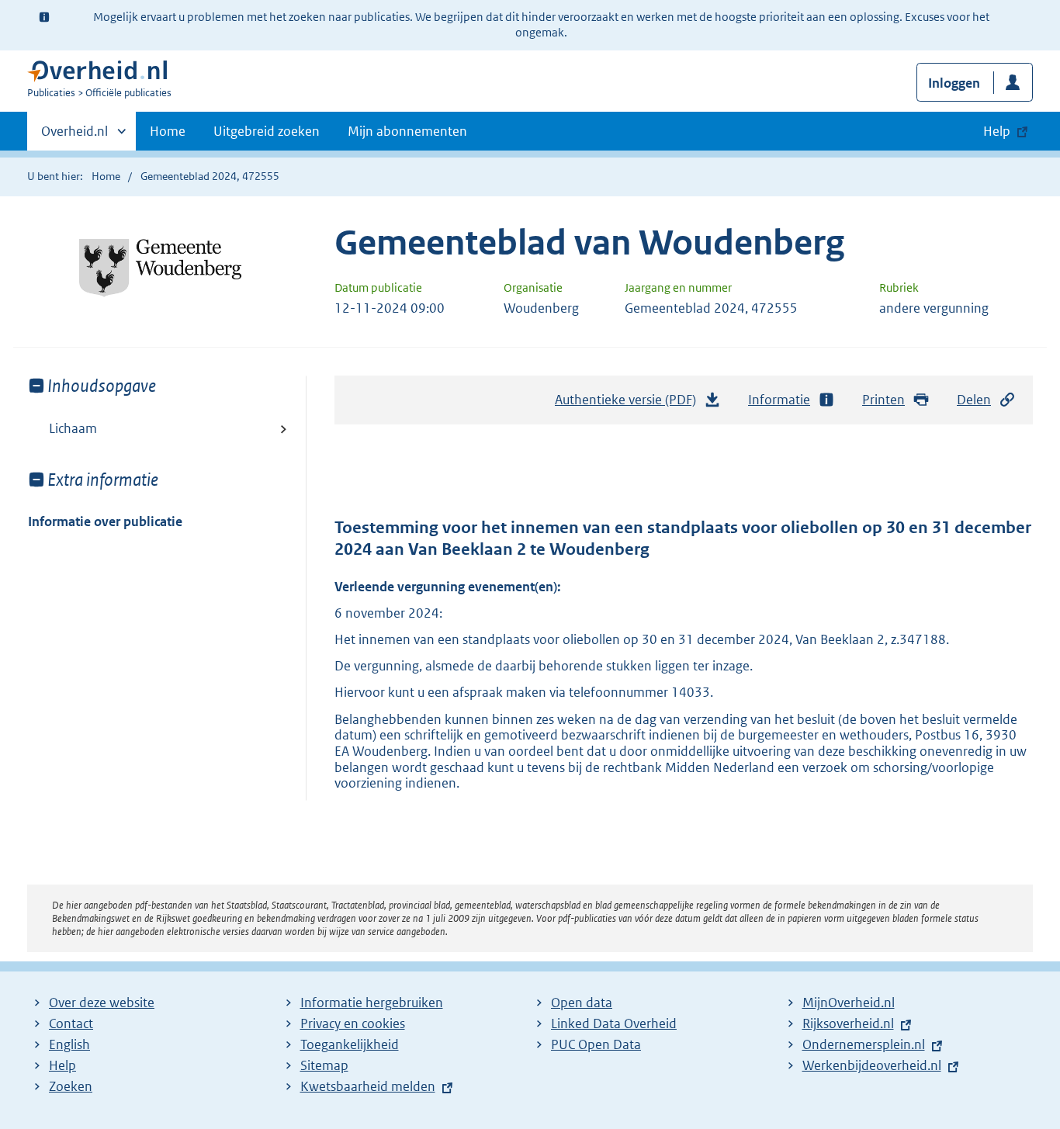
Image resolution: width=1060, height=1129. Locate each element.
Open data (581, 1002)
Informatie (779, 399)
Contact (71, 1023)
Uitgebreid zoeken (266, 131)
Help (62, 1065)
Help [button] (996, 131)
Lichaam (73, 428)
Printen (883, 399)
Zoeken (70, 1086)
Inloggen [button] (954, 83)
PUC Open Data (596, 1044)
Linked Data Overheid (614, 1023)
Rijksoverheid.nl (848, 1023)
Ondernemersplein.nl (863, 1044)
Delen (974, 399)
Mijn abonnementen (407, 131)
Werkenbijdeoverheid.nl (871, 1065)
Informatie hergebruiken (371, 1002)
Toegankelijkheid (349, 1044)
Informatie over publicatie (105, 521)
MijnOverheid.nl (848, 1002)
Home (167, 131)
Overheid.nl (74, 137)
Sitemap (324, 1065)
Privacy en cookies (352, 1023)
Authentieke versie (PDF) (630, 404)
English (69, 1044)
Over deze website (101, 1002)
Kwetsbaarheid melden (367, 1086)
